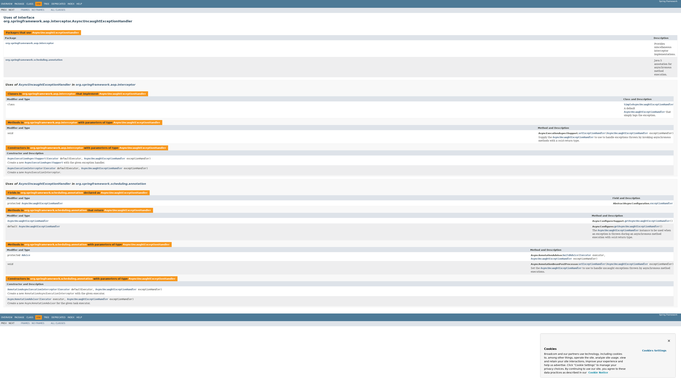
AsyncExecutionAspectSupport (26, 158)
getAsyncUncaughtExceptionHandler (647, 221)
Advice (26, 255)
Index (71, 4)
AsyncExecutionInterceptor (25, 168)
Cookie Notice (598, 372)
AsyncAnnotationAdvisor (23, 299)
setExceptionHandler (591, 133)
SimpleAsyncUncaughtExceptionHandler (649, 104)
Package (19, 4)
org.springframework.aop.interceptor (29, 43)
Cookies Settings (654, 350)
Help (79, 4)
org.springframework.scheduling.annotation (33, 60)
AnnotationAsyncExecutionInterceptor (32, 289)
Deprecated (58, 4)
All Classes (58, 10)
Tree (46, 4)
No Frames (38, 10)
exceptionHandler (661, 203)
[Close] (669, 341)
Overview (6, 4)
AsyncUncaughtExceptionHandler (55, 32)
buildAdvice (570, 255)
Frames (25, 10)
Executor (53, 158)
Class (29, 4)
